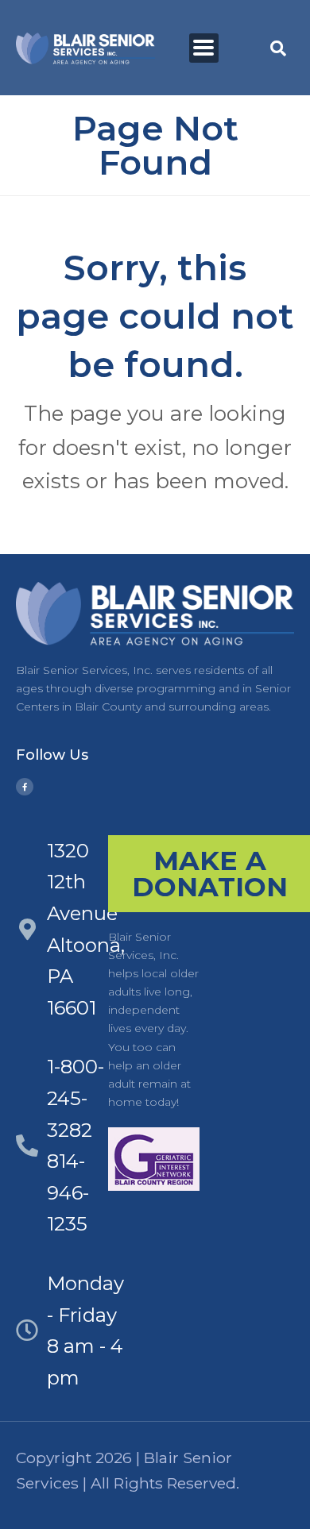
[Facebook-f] (24, 786)
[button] (204, 48)
